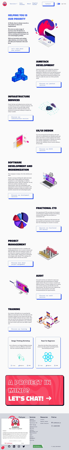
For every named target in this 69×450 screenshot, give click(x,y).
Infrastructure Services (19, 98)
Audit (40, 275)
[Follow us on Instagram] (19, 446)
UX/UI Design (44, 130)
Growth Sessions (44, 423)
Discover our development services (20, 195)
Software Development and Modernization (20, 166)
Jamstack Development (45, 63)
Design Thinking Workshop (20, 341)
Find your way (22, 418)
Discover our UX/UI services (46, 149)
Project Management (17, 242)
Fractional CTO (46, 208)
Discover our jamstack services (47, 84)
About (29, 3)
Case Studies (22, 3)
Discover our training (19, 329)
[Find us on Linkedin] (14, 446)
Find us (53, 417)
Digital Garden (35, 3)
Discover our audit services (46, 296)
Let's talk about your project (17, 49)
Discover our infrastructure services (19, 117)
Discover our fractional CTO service (47, 228)
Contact (48, 4)
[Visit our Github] (9, 446)
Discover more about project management (18, 263)
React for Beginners (48, 341)
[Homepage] (5, 4)
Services (32, 417)
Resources (44, 417)
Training (14, 309)
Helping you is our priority (17, 17)
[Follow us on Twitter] (24, 446)
